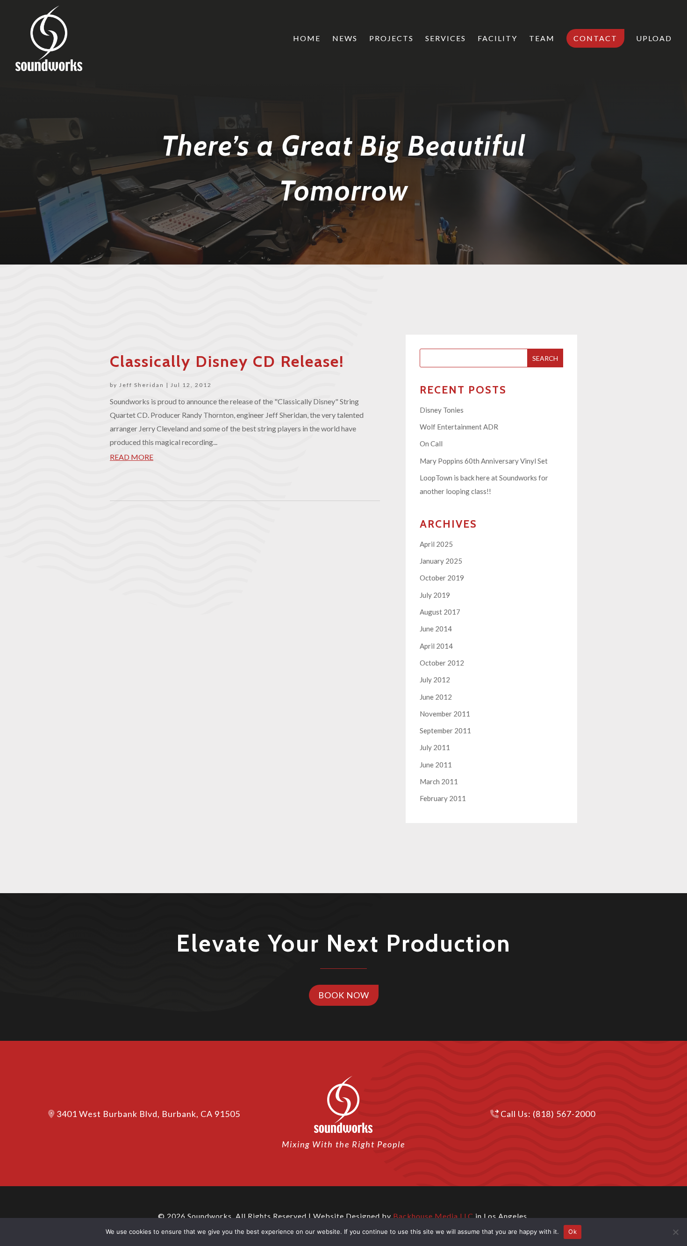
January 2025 (441, 561)
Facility (497, 39)
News (345, 39)
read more (131, 456)
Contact (595, 38)
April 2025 (436, 544)
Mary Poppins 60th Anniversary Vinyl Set (484, 461)
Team (542, 39)
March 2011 (439, 781)
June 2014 (436, 628)
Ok (572, 1231)
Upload (654, 39)
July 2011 (435, 747)
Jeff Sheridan (141, 384)
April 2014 (436, 646)
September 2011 (445, 730)
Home (307, 39)
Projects (391, 39)
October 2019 (442, 577)
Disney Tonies (442, 410)
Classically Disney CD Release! (227, 361)
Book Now (343, 995)
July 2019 (435, 595)
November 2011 (445, 713)
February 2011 (443, 798)
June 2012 (436, 697)
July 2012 (435, 679)
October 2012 (442, 663)
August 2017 (440, 612)
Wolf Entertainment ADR (459, 426)
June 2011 (436, 764)
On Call (431, 443)
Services (445, 39)
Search (545, 358)
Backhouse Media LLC (433, 1215)
